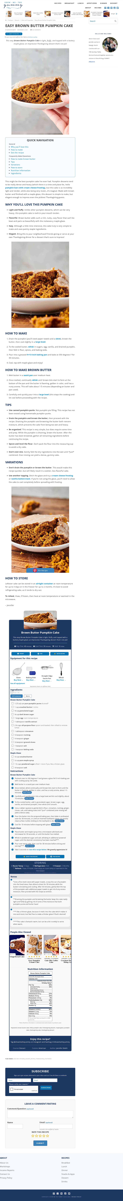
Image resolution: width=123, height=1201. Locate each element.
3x (18, 692)
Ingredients (16, 173)
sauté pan (28, 375)
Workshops (5, 1166)
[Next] (116, 13)
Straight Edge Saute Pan (47, 677)
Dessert (17, 20)
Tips (13, 162)
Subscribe (46, 1087)
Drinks (64, 1181)
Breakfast (66, 1163)
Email (46, 1122)
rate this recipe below (38, 850)
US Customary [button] (16, 696)
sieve (58, 338)
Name (10, 1122)
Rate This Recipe (32, 856)
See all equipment (17, 683)
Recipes (10, 20)
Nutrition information (20, 170)
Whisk (61, 678)
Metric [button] (28, 696)
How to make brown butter (23, 159)
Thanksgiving (40, 1058)
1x (12, 692)
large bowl (40, 342)
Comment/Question (20, 1108)
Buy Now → (18, 680)
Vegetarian (48, 1058)
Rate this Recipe (40, 1132)
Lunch (64, 1166)
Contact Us (5, 1174)
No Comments (36, 30)
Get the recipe (17, 152)
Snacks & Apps (68, 1174)
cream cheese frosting (62, 475)
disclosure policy (32, 37)
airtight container (44, 583)
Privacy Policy (6, 1178)
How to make (17, 149)
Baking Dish (31, 678)
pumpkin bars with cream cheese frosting (25, 188)
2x (15, 692)
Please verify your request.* (18, 1084)
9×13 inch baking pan (37, 354)
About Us (92, 62)
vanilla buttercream (20, 479)
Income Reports (7, 1170)
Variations (15, 164)
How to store (16, 167)
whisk (31, 347)
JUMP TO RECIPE (14, 34)
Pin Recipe (56, 856)
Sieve (18, 678)
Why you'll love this (19, 147)
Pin (41, 653)
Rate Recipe (60, 653)
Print (22, 653)
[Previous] (6, 13)
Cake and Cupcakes (27, 20)
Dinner (65, 1170)
